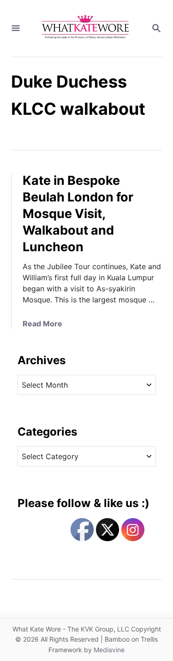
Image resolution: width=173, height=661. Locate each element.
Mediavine (109, 650)
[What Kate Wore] (85, 28)
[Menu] (15, 28)
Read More (42, 323)
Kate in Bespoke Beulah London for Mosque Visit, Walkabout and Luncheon (78, 213)
